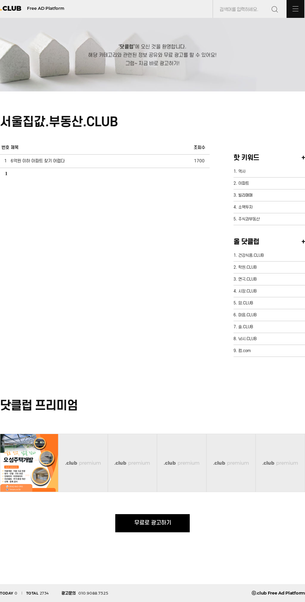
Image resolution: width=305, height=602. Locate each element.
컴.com (244, 351)
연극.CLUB (247, 279)
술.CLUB (245, 327)
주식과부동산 (249, 219)
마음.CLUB (247, 315)
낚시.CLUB (247, 339)
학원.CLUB (247, 267)
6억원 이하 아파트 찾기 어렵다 (38, 161)
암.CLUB (245, 303)
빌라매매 (245, 195)
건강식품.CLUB (251, 255)
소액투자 (245, 207)
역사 (241, 171)
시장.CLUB (247, 291)
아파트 (243, 183)
